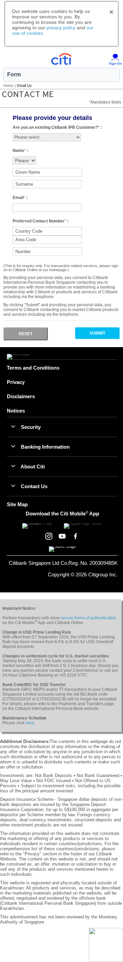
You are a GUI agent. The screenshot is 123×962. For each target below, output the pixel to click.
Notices (16, 411)
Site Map (17, 504)
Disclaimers (21, 396)
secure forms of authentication (89, 618)
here (30, 722)
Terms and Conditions (33, 368)
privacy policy (61, 27)
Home (8, 85)
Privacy (16, 382)
